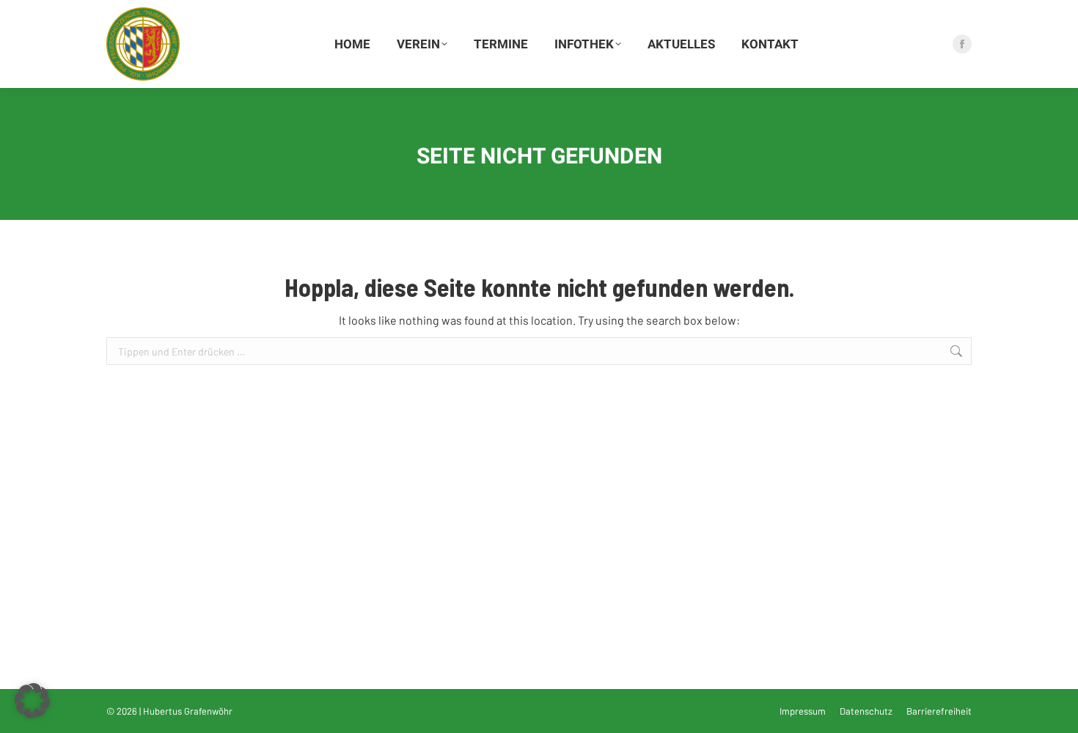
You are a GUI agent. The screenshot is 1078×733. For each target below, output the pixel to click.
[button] (32, 700)
